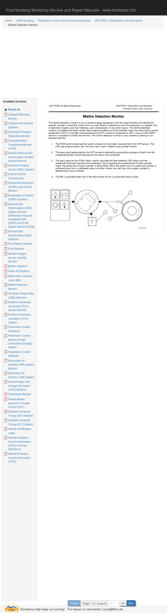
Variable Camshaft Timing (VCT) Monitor (20, 413)
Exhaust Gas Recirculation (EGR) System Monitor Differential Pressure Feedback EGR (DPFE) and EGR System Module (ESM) (21, 215)
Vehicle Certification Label (19, 431)
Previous (74, 603)
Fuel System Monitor (19, 243)
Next (131, 603)
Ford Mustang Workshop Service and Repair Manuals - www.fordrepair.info (71, 10)
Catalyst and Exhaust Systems (20, 125)
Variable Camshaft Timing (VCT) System (20, 422)
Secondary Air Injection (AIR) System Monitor (20, 364)
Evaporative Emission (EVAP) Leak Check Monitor (20, 186)
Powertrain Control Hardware (18, 329)
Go (122, 603)
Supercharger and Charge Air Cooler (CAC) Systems (18, 385)
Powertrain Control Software (18, 354)
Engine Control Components (16, 176)
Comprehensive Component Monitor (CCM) (19, 144)
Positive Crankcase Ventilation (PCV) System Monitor (19, 306)
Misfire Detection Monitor (17, 287)
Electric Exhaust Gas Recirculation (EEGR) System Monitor (20, 156)
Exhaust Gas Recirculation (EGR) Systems (19, 235)
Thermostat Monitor (19, 394)
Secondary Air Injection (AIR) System (20, 375)
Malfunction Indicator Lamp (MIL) (20, 278)
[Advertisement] (83, 63)
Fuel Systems (15, 248)
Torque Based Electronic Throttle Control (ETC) (18, 403)
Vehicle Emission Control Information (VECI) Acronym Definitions (19, 443)
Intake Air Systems (18, 271)
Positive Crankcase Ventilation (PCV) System (19, 318)
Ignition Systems (17, 266)
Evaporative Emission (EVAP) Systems (20, 197)
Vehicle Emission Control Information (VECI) (19, 457)
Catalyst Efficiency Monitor (18, 116)
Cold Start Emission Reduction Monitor (19, 134)
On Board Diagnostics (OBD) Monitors (20, 295)
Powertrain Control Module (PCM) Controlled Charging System (19, 341)
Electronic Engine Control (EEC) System (20, 167)
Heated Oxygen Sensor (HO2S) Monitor (17, 257)
